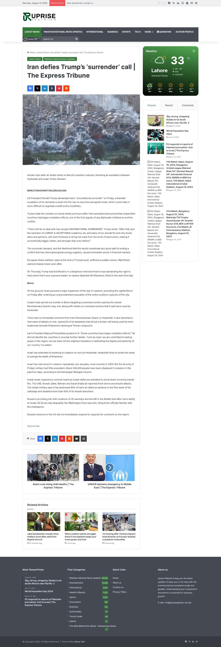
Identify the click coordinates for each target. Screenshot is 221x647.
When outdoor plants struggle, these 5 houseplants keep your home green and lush (81, 538)
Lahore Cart (79, 644)
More (148, 31)
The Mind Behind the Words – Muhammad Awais (92, 629)
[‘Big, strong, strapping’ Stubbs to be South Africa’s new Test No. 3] (155, 120)
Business (112, 31)
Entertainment (76, 585)
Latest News (32, 31)
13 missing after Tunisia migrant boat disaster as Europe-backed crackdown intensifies (117, 538)
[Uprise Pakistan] (39, 16)
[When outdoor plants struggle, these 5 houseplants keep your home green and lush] (81, 521)
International (94, 31)
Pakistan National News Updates (63, 31)
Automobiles (75, 614)
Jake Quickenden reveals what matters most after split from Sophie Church (102, 3)
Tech (138, 31)
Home (32, 52)
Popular (152, 105)
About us (117, 585)
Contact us (118, 590)
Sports (126, 31)
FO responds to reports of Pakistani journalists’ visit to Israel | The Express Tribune (179, 149)
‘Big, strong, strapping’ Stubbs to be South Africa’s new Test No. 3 (179, 119)
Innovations (75, 605)
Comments (188, 105)
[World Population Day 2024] (155, 135)
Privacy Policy (120, 595)
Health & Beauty (77, 595)
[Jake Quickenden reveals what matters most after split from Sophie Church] (43, 521)
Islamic (72, 624)
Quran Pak (165, 31)
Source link (33, 426)
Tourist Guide (75, 619)
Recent (169, 105)
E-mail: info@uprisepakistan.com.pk (174, 605)
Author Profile (185, 31)
